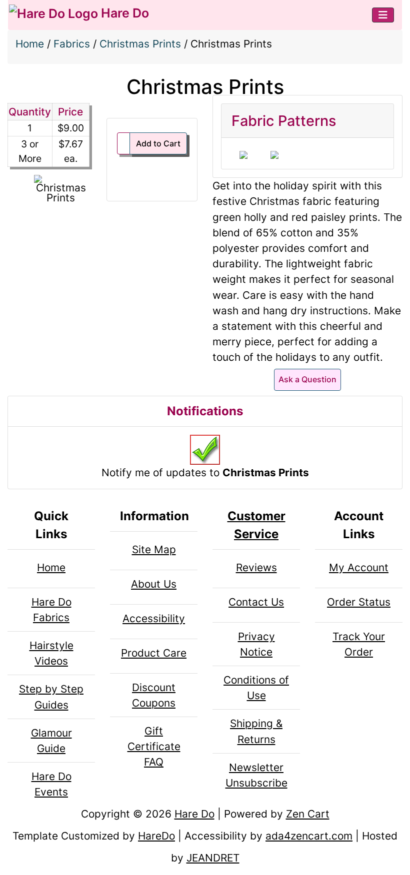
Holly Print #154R (244, 155)
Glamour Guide (51, 741)
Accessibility (153, 618)
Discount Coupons (154, 695)
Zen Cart (308, 814)
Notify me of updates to (205, 472)
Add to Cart (158, 143)
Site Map (154, 549)
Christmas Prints (140, 43)
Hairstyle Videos (52, 653)
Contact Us (256, 602)
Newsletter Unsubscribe (257, 775)
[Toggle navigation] (383, 14)
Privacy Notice (256, 644)
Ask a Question (307, 379)
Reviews (256, 567)
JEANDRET (213, 858)
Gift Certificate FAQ (154, 746)
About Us (153, 584)
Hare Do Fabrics (52, 610)
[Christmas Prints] (61, 189)
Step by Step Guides (51, 697)
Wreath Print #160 (274, 155)
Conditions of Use (256, 688)
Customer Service (257, 525)
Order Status (358, 602)
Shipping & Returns (256, 731)
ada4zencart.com (309, 836)
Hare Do (123, 12)
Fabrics (72, 43)
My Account (358, 567)
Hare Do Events (52, 784)
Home (30, 43)
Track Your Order (358, 644)
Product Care (153, 653)
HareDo (156, 836)
